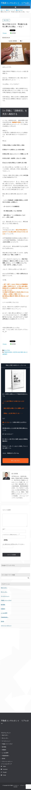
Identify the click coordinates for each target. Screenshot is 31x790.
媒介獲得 (20, 352)
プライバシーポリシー (6, 625)
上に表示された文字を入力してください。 (13, 544)
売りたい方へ (4, 592)
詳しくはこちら (15, 460)
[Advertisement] (15, 649)
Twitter (4, 766)
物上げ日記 (7, 350)
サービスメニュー (5, 596)
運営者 (2, 621)
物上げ (25, 352)
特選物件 (3, 608)
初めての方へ (4, 587)
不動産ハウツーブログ (6, 600)
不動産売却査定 (8, 352)
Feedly (4, 775)
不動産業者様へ (4, 617)
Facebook (5, 769)
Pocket (4, 33)
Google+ (5, 772)
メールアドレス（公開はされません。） (10, 534)
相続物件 (4, 354)
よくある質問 (4, 613)
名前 (3, 529)
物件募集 (3, 604)
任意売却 (15, 352)
